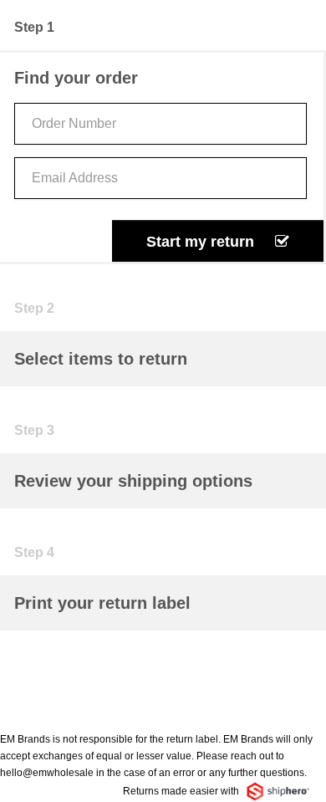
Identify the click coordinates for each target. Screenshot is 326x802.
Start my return (202, 241)
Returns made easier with (182, 791)
